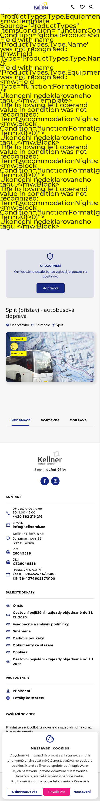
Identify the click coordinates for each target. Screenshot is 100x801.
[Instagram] (55, 481)
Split (59, 325)
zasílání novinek (20, 714)
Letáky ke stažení (28, 698)
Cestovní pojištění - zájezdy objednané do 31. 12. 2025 (53, 614)
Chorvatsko (19, 325)
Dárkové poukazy (28, 638)
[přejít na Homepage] (41, 7)
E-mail (18, 522)
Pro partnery (18, 678)
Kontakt (13, 497)
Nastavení (82, 792)
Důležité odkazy (20, 592)
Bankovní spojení (27, 570)
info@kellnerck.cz (29, 527)
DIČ (15, 559)
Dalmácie (42, 325)
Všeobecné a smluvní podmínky (41, 624)
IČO (15, 549)
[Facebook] (44, 481)
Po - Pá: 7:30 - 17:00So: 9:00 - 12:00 (27, 511)
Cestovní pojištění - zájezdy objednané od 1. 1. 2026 (53, 661)
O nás (18, 605)
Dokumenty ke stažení (33, 645)
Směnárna (22, 631)
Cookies (20, 652)
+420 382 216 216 (28, 516)
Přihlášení (21, 691)
